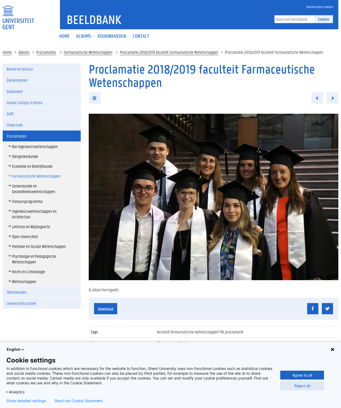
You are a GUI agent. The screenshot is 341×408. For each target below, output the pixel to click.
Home (7, 52)
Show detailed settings (26, 401)
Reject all (302, 385)
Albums (24, 52)
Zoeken (323, 19)
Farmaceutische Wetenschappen (88, 52)
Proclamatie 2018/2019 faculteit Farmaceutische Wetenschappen (169, 52)
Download (105, 309)
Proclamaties (46, 52)
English (14, 349)
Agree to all (302, 375)
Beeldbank (94, 19)
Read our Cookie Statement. (79, 401)
